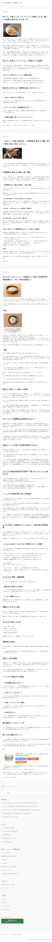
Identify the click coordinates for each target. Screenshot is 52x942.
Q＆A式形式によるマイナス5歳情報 (8, 866)
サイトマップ (7, 934)
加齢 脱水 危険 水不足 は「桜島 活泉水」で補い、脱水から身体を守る (17, 813)
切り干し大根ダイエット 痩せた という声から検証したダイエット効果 (19, 125)
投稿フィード (6, 902)
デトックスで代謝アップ (6, 852)
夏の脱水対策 (6, 834)
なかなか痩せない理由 (8, 827)
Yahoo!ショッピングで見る (21, 758)
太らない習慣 (4, 863)
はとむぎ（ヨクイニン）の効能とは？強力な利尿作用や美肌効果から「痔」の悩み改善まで (22, 809)
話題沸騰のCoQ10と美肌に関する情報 (9, 856)
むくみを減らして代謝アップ (11, 3)
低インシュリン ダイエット (6, 870)
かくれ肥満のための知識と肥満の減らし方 (9, 873)
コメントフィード (7, 905)
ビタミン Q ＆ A (4, 888)
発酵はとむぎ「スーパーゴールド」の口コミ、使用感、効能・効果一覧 (19, 769)
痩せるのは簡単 (7, 841)
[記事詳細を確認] (12, 30)
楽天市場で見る (33, 758)
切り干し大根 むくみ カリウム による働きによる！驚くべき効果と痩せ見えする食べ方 (21, 802)
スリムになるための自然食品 (9, 777)
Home (2, 934)
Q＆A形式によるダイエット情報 (7, 884)
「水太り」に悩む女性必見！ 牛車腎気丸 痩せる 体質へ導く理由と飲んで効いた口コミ (21, 806)
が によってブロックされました (13, 921)
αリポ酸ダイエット (5, 859)
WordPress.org (7, 909)
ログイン (5, 899)
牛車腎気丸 (5, 261)
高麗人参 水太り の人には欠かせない (11, 816)
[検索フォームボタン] (49, 792)
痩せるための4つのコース (9, 838)
